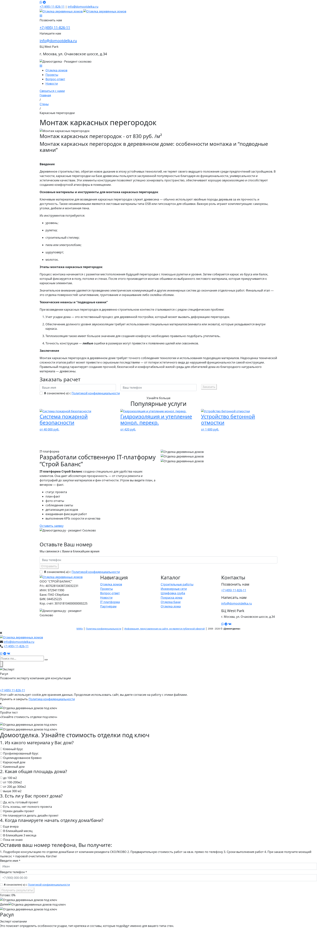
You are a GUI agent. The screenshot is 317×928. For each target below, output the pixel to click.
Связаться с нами (52, 91)
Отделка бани (171, 602)
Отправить (49, 566)
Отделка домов (56, 70)
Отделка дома (171, 606)
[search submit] (46, 659)
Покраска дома (171, 598)
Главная (45, 95)
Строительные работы (177, 584)
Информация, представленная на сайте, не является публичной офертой (164, 628)
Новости (51, 84)
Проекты (51, 75)
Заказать (209, 387)
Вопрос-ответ (55, 79)
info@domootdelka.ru (83, 7)
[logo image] (21, 637)
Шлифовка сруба (173, 593)
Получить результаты (17, 890)
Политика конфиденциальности (103, 628)
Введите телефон (13, 872)
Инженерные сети (174, 589)
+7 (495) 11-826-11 (52, 7)
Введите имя (10, 861)
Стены (44, 104)
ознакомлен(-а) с (82, 393)
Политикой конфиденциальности (96, 393)
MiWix (79, 628)
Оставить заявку (51, 526)
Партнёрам (108, 606)
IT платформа (110, 602)
